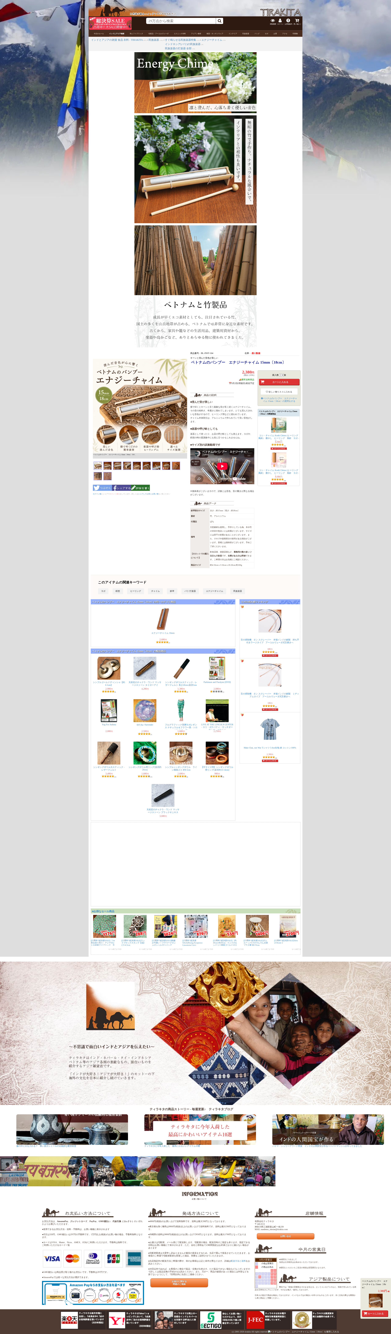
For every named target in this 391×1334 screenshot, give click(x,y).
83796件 (299, 3)
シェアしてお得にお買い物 (148, 494)
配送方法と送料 (238, 1261)
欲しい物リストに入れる (280, 392)
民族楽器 (237, 591)
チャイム (155, 591)
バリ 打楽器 (190, 591)
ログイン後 (97, 494)
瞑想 (118, 591)
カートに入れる (279, 448)
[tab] (98, 34)
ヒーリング (135, 591)
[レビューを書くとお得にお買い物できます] (140, 492)
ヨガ (103, 591)
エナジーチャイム (214, 591)
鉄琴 (172, 591)
